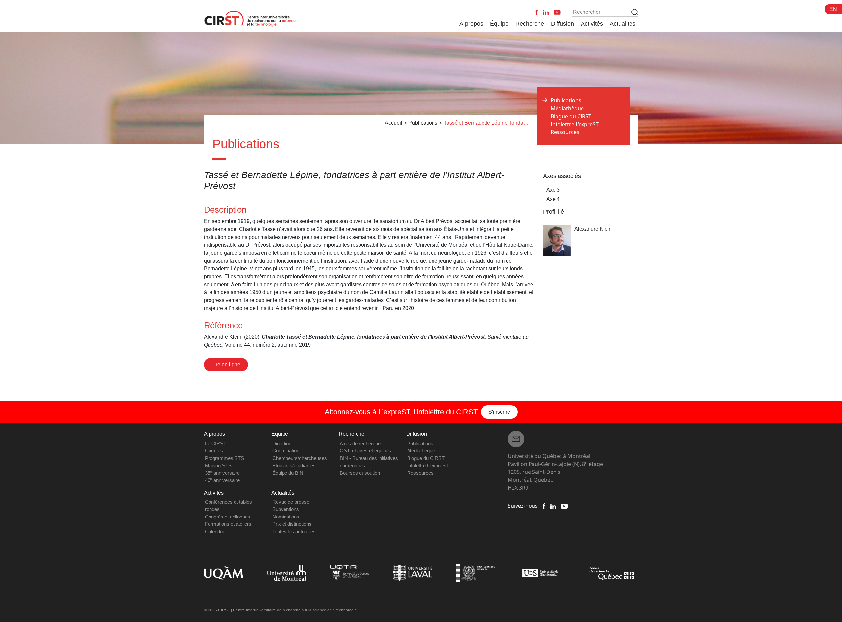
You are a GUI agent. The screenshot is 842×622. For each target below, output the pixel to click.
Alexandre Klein (593, 229)
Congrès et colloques (227, 516)
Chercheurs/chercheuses (299, 458)
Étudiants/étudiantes (294, 465)
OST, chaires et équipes (365, 450)
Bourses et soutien (360, 473)
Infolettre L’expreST (575, 124)
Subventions (285, 509)
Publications (420, 443)
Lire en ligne (225, 364)
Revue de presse (290, 502)
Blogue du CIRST (571, 116)
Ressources (565, 132)
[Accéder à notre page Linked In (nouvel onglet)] (553, 505)
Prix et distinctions (291, 524)
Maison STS (218, 465)
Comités (214, 450)
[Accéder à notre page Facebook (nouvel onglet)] (544, 505)
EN (833, 9)
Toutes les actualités (294, 531)
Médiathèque (567, 108)
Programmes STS (224, 458)
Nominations (285, 516)
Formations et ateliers (228, 524)
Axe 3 (553, 190)
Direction (281, 443)
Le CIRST (215, 443)
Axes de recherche (360, 443)
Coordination (285, 450)
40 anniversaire (222, 480)
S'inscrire (499, 412)
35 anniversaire (222, 473)
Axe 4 (553, 199)
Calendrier (216, 531)
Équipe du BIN (287, 473)
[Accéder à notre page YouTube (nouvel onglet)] (564, 505)
